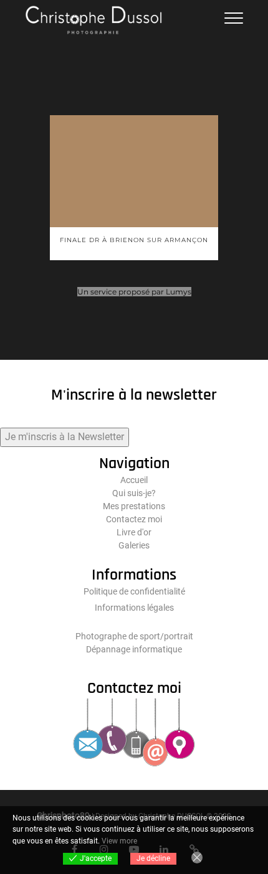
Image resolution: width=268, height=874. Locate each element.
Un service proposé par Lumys (134, 291)
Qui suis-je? (134, 493)
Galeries (134, 545)
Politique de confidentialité (134, 591)
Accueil (134, 480)
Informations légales (134, 608)
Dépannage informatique (134, 649)
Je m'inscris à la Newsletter (64, 437)
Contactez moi (134, 519)
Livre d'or (134, 532)
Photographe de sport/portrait (134, 636)
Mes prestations (134, 506)
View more (119, 841)
